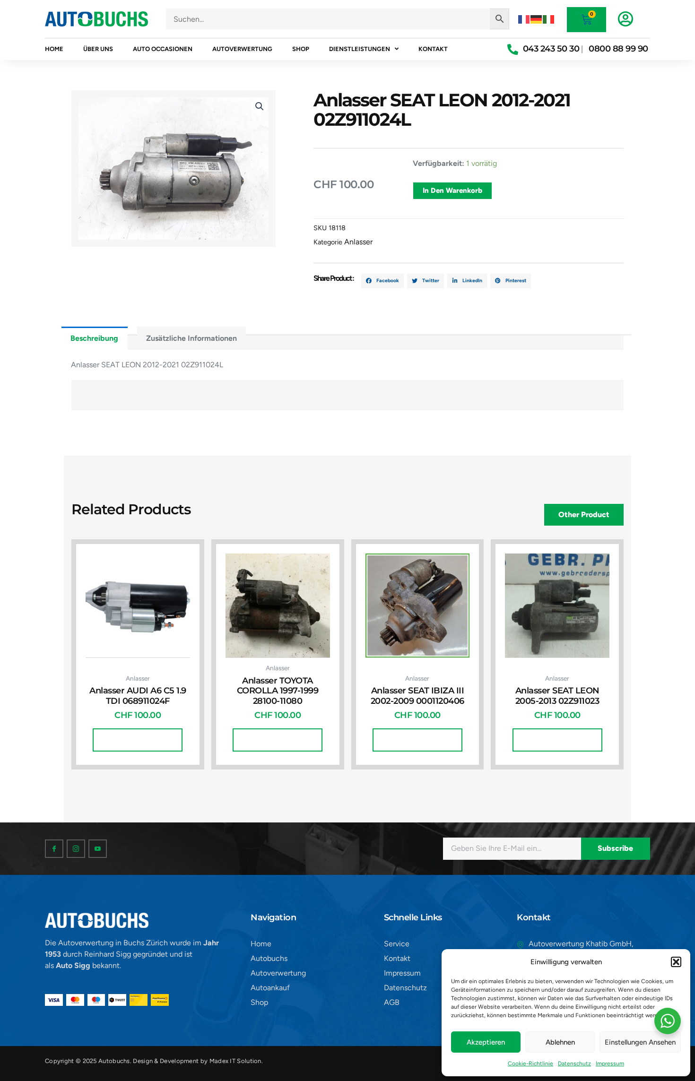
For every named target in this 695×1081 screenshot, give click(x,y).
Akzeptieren (486, 1042)
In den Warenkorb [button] (137, 739)
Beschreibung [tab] (94, 338)
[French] (524, 18)
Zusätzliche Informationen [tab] (191, 338)
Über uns (98, 48)
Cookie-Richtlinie (530, 1063)
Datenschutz (574, 1063)
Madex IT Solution (235, 1060)
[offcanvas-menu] (625, 19)
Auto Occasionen (162, 48)
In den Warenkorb (452, 190)
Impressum (610, 1063)
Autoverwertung (242, 48)
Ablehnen (560, 1042)
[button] (676, 962)
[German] (536, 18)
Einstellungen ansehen (640, 1042)
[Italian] (549, 18)
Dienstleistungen (359, 48)
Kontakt (433, 48)
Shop (300, 48)
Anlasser (358, 241)
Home (54, 48)
